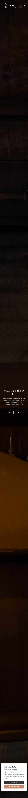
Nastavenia (14, 782)
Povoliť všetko (14, 786)
